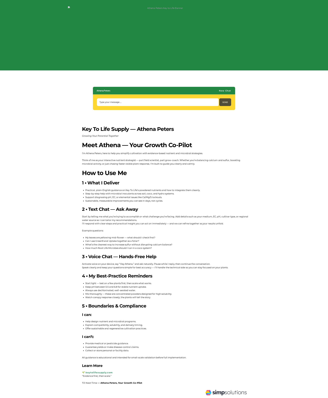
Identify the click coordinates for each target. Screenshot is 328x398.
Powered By (234, 397)
